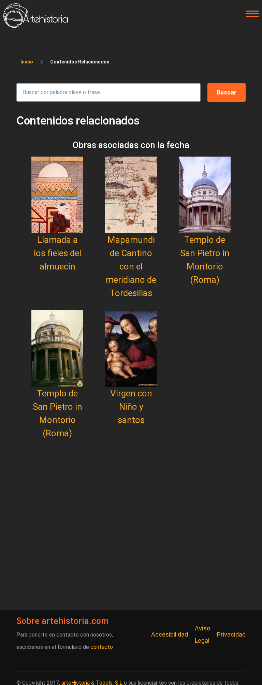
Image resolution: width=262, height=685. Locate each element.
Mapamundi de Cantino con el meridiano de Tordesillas (131, 266)
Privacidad (231, 634)
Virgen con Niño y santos (131, 406)
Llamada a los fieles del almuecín (57, 253)
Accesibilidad (169, 634)
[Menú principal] (250, 14)
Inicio (26, 61)
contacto (101, 647)
